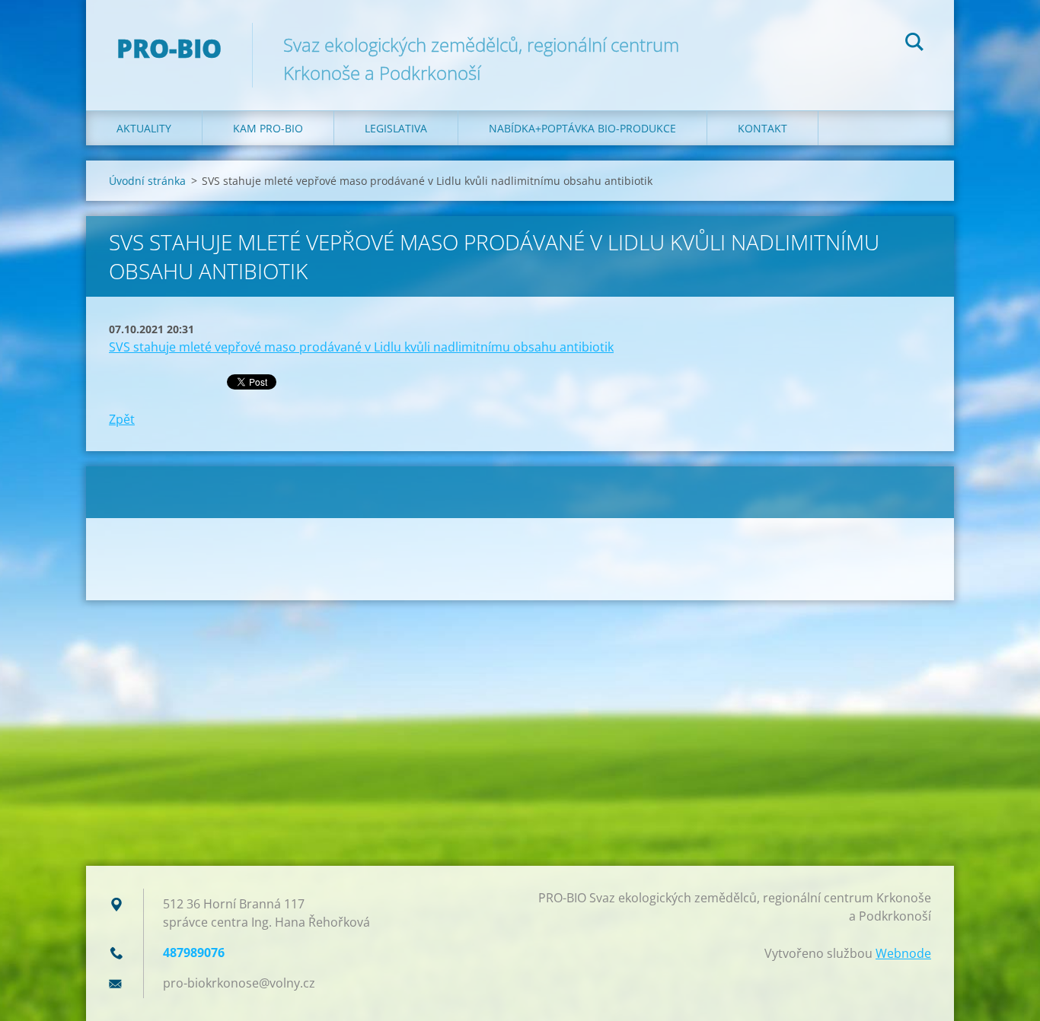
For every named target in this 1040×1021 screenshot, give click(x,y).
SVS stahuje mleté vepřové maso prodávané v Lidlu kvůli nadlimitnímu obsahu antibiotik (361, 347)
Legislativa (396, 128)
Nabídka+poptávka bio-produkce (582, 128)
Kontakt (762, 128)
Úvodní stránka (147, 180)
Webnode (903, 953)
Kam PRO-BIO (268, 128)
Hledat (914, 44)
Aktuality (143, 128)
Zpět (122, 419)
